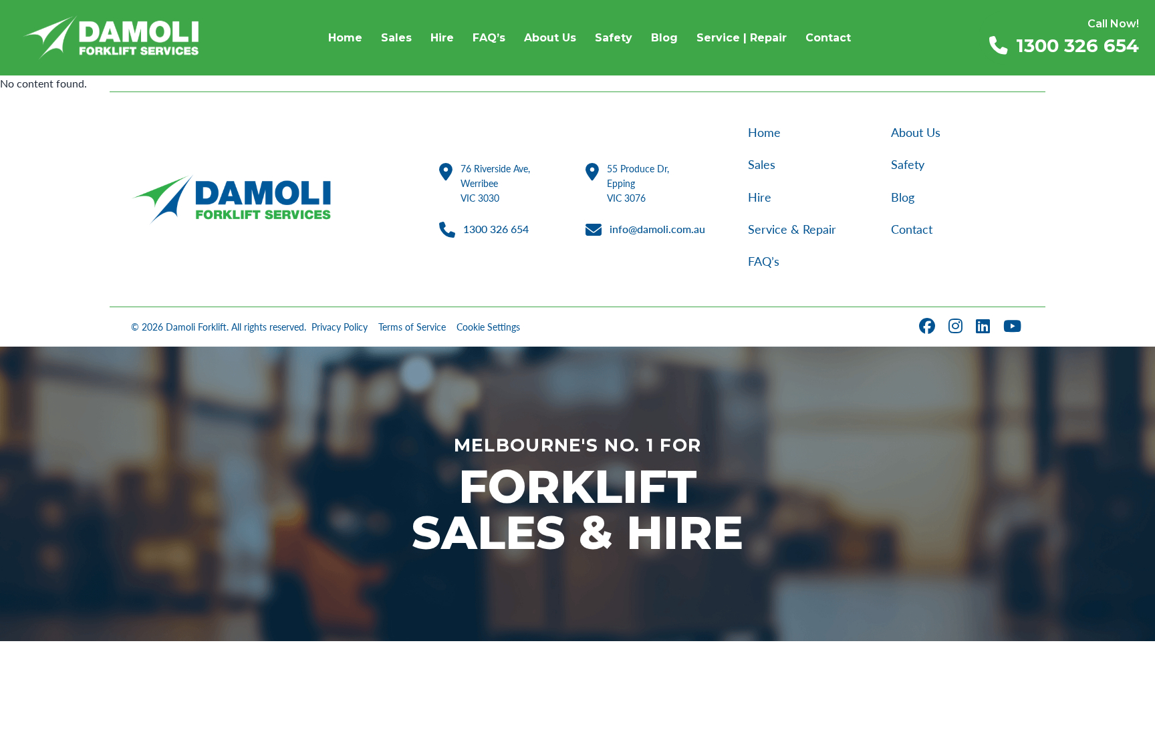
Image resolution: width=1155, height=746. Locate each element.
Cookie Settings (488, 327)
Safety (907, 165)
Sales (761, 165)
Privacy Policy (339, 327)
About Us (915, 133)
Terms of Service (412, 327)
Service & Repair (792, 229)
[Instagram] (956, 327)
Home (764, 133)
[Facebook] (928, 327)
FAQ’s (763, 261)
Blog (902, 197)
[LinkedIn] (984, 327)
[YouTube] (1013, 327)
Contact (911, 229)
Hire (759, 197)
